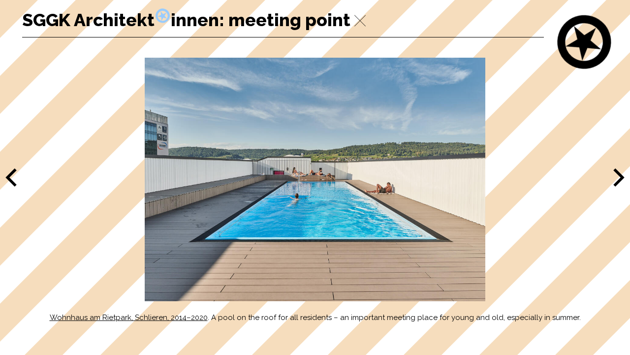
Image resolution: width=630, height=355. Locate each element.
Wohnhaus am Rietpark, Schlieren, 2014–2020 (129, 317)
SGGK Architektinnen (120, 19)
